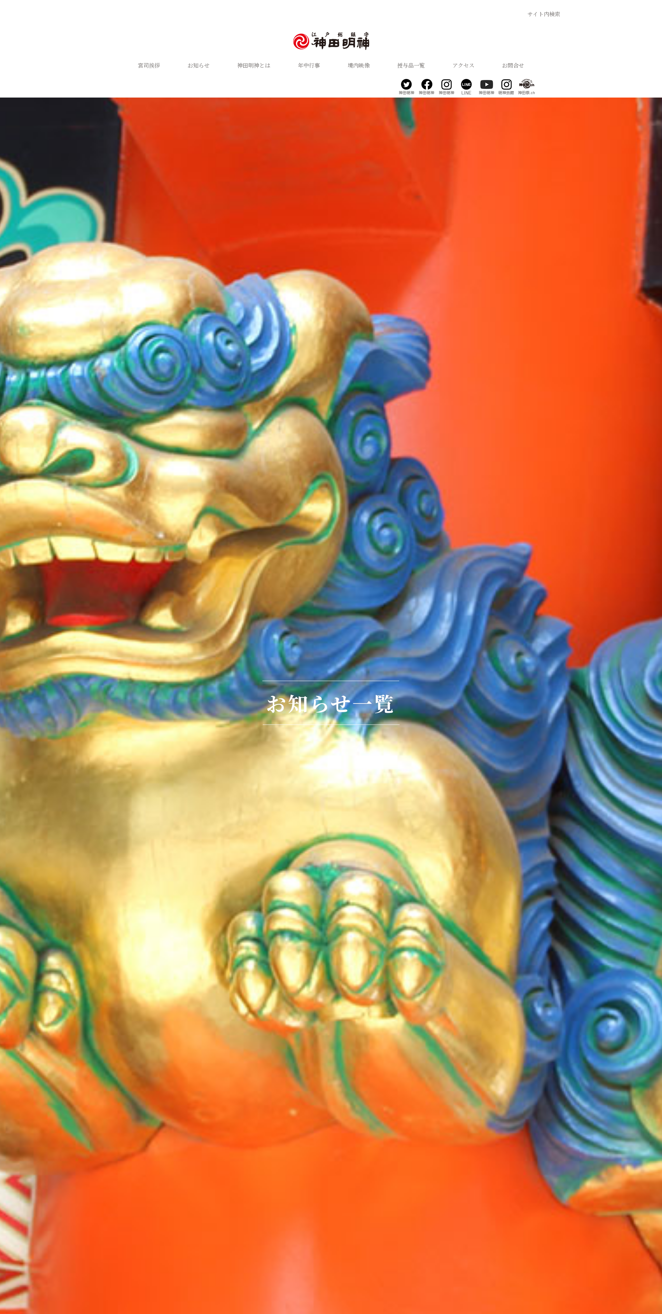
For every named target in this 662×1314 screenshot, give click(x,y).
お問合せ (513, 65)
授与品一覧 (411, 65)
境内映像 (359, 65)
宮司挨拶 (149, 65)
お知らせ (199, 65)
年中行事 (309, 65)
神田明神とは (253, 65)
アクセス (463, 65)
